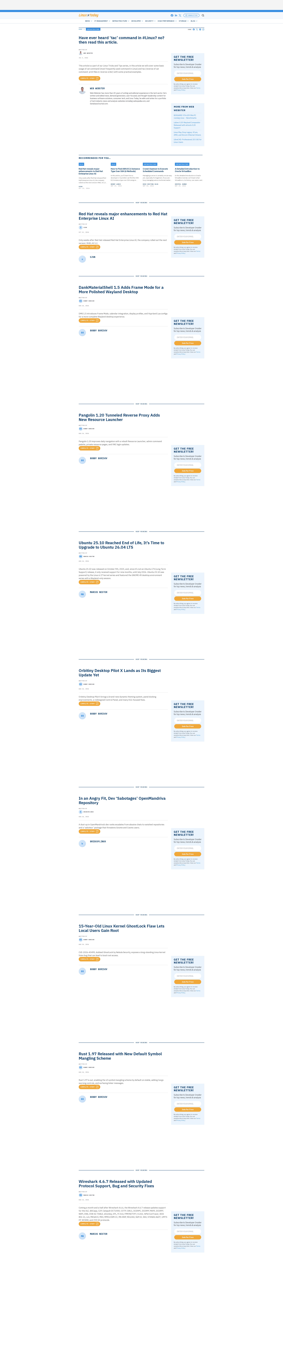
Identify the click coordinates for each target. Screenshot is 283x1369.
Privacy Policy (181, 90)
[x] (180, 15)
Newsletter (192, 15)
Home (80, 29)
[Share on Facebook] (194, 29)
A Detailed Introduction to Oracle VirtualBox (187, 170)
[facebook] (172, 15)
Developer (136, 21)
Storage (182, 21)
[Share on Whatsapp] (203, 29)
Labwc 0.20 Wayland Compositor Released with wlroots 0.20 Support (187, 125)
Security (149, 21)
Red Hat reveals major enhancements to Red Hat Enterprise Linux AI (91, 171)
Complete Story (87, 78)
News (87, 21)
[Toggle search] (203, 15)
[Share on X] (197, 29)
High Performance (166, 21)
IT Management (101, 21)
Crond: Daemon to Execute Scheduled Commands (155, 170)
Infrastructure (119, 21)
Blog (193, 21)
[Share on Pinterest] (200, 29)
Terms (198, 88)
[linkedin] (176, 15)
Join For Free (188, 79)
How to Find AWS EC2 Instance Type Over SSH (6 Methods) (125, 170)
